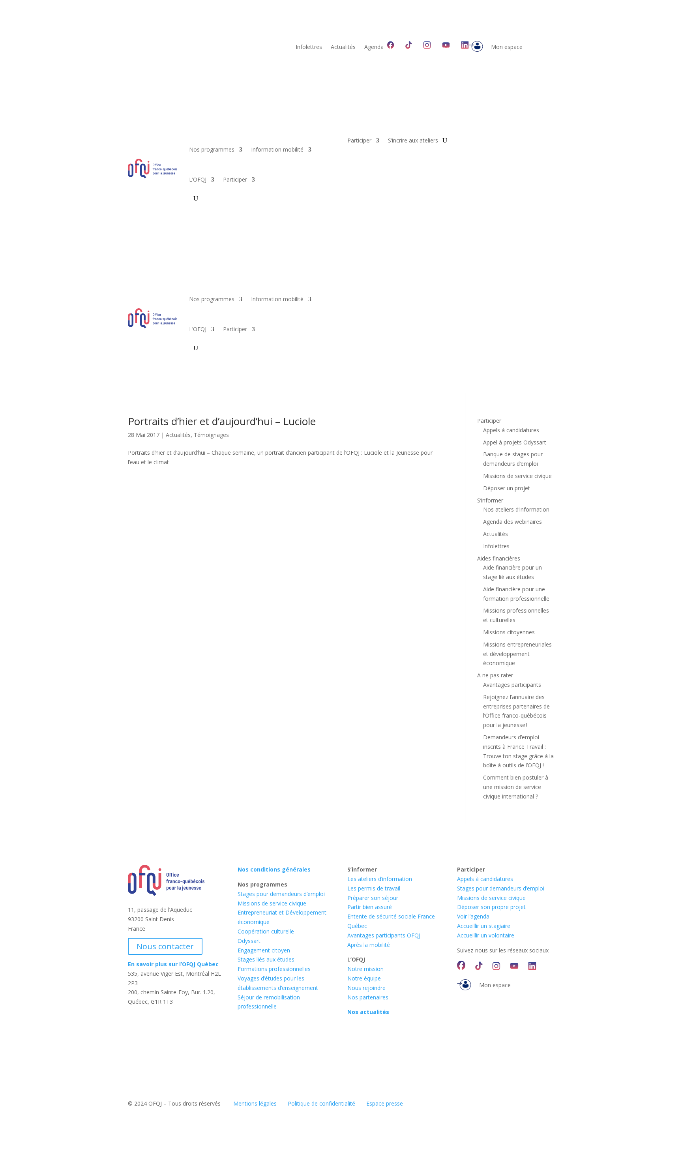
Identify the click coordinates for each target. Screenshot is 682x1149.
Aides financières (498, 558)
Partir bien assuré (369, 907)
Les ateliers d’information (379, 879)
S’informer (490, 500)
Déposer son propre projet (491, 907)
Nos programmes (211, 149)
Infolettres (309, 47)
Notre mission (365, 969)
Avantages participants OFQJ (383, 935)
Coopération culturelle (266, 931)
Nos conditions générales (274, 869)
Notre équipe (364, 978)
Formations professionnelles (274, 969)
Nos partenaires (367, 997)
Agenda (374, 47)
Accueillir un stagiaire (483, 926)
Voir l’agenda (473, 916)
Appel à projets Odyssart (514, 442)
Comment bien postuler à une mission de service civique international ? (515, 787)
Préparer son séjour (372, 898)
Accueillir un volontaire (485, 935)
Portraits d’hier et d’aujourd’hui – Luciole (222, 421)
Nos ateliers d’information (516, 509)
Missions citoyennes (509, 632)
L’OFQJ (197, 179)
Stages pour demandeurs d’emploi (281, 894)
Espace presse (384, 1103)
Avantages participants (512, 684)
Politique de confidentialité (321, 1103)
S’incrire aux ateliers (413, 141)
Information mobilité (277, 149)
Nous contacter (165, 946)
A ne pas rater (495, 675)
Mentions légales (255, 1103)
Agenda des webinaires (512, 521)
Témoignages (211, 435)
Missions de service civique (517, 476)
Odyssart (249, 941)
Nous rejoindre (366, 988)
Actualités (343, 47)
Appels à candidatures (511, 430)
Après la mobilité (368, 944)
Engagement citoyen (264, 950)
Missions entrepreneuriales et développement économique (517, 654)
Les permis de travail (373, 888)
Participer (235, 179)
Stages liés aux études (266, 959)
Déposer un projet (506, 488)
